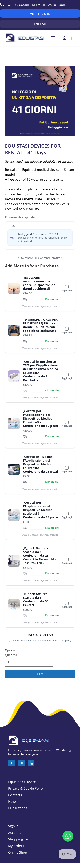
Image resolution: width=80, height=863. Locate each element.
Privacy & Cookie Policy (26, 788)
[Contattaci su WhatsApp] (67, 836)
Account (14, 832)
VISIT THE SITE (40, 14)
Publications (17, 808)
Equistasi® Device (22, 782)
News (12, 801)
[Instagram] (21, 763)
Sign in (13, 826)
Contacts (15, 795)
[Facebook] (11, 763)
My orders (16, 846)
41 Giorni (14, 226)
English (57, 25)
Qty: (25, 299)
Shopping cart (19, 839)
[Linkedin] (31, 763)
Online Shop (17, 852)
